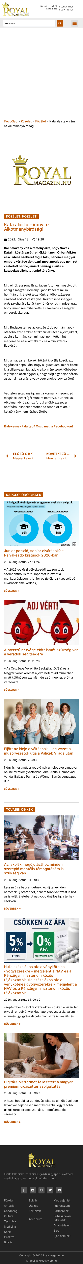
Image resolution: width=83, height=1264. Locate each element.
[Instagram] (41, 1190)
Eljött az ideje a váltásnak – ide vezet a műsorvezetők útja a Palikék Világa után (38, 751)
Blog (56, 1230)
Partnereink (61, 1211)
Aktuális (9, 1205)
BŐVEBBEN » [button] (11, 591)
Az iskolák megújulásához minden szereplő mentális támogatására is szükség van (34, 868)
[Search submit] (60, 23)
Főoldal (8, 1200)
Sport (7, 1231)
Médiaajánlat (62, 1200)
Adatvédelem (62, 1225)
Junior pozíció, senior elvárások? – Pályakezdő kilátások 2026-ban (33, 553)
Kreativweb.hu (48, 1260)
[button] (74, 23)
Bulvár (8, 1242)
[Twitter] (50, 1190)
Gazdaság (11, 1211)
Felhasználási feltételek (62, 1218)
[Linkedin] (33, 1190)
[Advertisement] (41, 75)
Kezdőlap (10, 121)
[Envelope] (59, 1190)
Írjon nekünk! (62, 1235)
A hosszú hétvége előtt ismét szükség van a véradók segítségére (41, 652)
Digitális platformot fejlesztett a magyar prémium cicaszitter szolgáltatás (38, 1084)
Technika (10, 1221)
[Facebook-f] (24, 1190)
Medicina (10, 1226)
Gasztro (9, 1237)
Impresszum (62, 1205)
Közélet (26, 121)
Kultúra (8, 1216)
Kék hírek (35, 1211)
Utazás (33, 1205)
